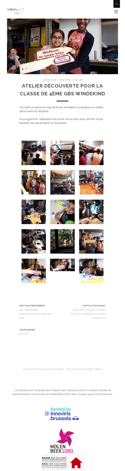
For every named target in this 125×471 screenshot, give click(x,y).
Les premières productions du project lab (35, 314)
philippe (64, 80)
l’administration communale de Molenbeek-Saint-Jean (44, 394)
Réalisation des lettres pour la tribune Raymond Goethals (88, 314)
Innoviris (107, 394)
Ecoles (78, 80)
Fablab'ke (62, 363)
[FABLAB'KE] (16, 12)
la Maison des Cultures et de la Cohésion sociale (78, 390)
